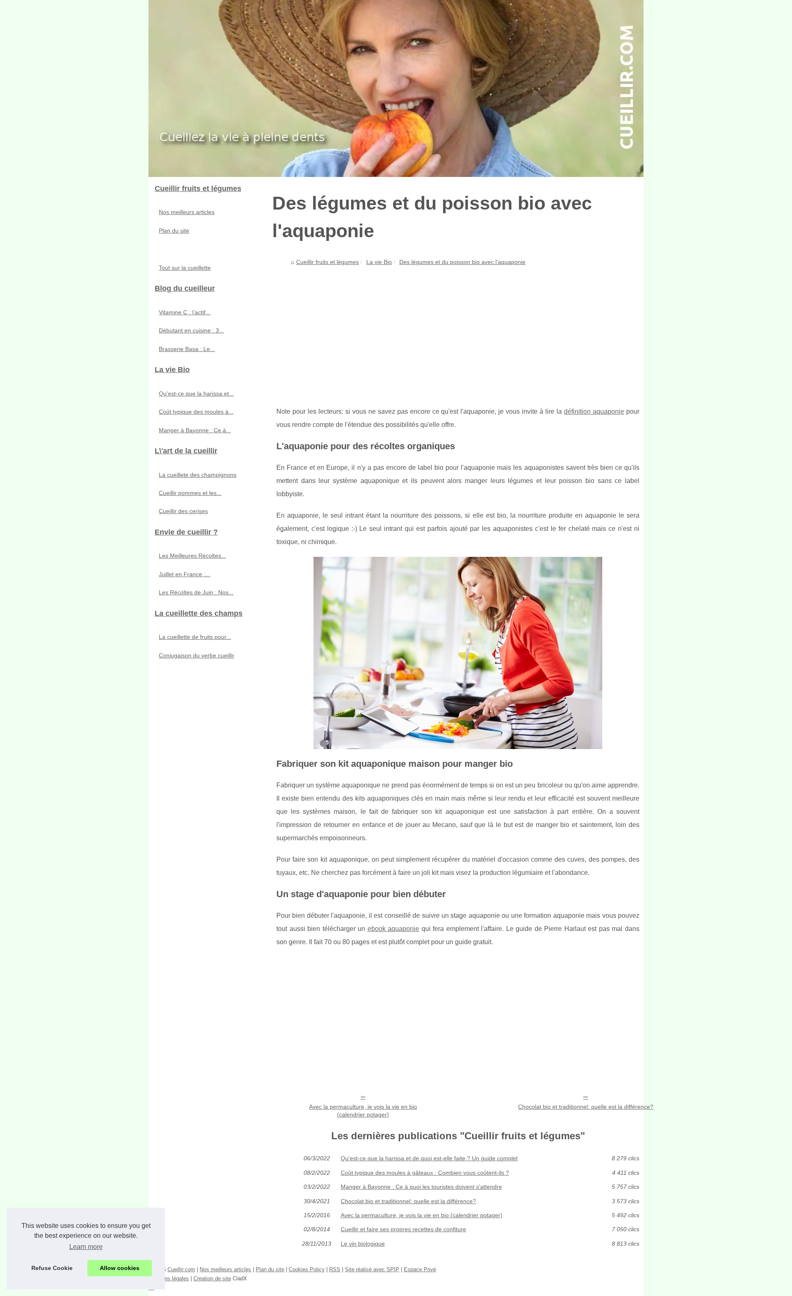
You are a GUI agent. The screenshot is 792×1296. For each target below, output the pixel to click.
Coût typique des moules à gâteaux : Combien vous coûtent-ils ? (425, 1173)
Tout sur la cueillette (185, 267)
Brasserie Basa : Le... (187, 349)
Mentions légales (168, 1278)
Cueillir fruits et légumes (327, 262)
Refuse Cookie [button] (52, 1268)
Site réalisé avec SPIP (372, 1269)
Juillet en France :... (184, 574)
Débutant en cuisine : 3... (191, 330)
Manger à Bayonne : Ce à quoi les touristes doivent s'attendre (421, 1187)
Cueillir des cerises (183, 511)
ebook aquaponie (394, 928)
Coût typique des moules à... (196, 411)
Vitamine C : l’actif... (184, 312)
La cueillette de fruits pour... (195, 637)
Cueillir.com (181, 1269)
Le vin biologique (363, 1244)
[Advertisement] (458, 331)
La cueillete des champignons (197, 474)
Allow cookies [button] (119, 1268)
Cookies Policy (307, 1269)
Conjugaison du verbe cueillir (196, 655)
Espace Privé (420, 1269)
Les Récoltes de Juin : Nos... (196, 592)
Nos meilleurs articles (186, 212)
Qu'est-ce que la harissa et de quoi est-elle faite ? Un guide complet (429, 1158)
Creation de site (212, 1278)
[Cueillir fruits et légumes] (396, 88)
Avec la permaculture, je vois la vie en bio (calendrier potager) (363, 1110)
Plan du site (174, 230)
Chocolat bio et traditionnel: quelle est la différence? (585, 1106)
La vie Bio (379, 262)
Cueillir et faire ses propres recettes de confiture (403, 1229)
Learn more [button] (86, 1246)
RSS (334, 1269)
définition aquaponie (594, 411)
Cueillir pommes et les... (190, 493)
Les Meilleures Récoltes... (192, 555)
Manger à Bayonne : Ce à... (195, 430)
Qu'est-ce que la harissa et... (196, 393)
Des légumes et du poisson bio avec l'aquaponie (462, 262)
